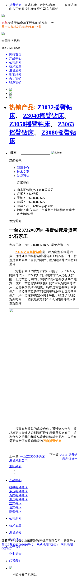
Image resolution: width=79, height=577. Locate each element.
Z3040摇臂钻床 (43, 115)
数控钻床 (15, 511)
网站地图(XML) (47, 544)
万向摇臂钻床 (18, 495)
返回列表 (15, 466)
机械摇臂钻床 (18, 487)
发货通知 (23, 175)
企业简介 (15, 553)
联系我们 (15, 560)
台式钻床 (15, 507)
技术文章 (23, 171)
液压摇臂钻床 (18, 491)
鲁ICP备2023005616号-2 (17, 544)
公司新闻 (15, 518)
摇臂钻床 (15, 4)
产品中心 (15, 480)
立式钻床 (15, 503)
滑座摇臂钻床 (18, 499)
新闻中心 (23, 167)
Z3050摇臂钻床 (29, 124)
